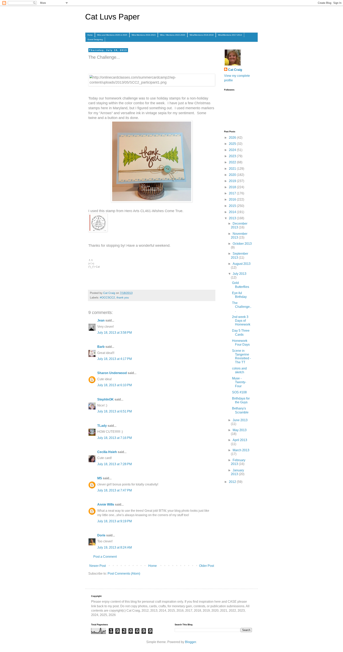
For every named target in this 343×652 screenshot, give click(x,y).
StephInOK (105, 399)
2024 (233, 150)
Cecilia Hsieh (107, 452)
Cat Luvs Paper (112, 16)
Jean (101, 320)
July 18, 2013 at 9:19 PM (114, 521)
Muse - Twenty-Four (239, 382)
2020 (233, 174)
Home (90, 35)
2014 (233, 212)
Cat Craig (235, 69)
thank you (123, 297)
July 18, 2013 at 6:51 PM (114, 411)
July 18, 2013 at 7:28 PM (114, 464)
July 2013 (239, 273)
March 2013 (241, 450)
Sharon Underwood (112, 373)
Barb (101, 346)
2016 (233, 199)
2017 (233, 193)
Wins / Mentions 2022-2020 (172, 35)
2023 (233, 156)
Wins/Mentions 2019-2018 (202, 35)
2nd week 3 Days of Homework (241, 320)
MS (99, 478)
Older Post (206, 565)
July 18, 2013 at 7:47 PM (114, 490)
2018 (233, 187)
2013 (233, 218)
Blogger (190, 642)
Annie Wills (105, 504)
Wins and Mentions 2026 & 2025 (112, 35)
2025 (233, 143)
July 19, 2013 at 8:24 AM (114, 547)
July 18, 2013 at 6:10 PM (114, 385)
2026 (233, 137)
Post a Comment (105, 556)
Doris (101, 535)
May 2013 (240, 430)
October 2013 (242, 243)
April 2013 (240, 440)
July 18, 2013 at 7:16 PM (114, 438)
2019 (233, 181)
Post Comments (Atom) (124, 573)
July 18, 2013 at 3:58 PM (114, 332)
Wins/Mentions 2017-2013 (230, 35)
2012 (233, 481)
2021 (233, 168)
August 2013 (242, 263)
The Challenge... (241, 306)
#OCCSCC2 (107, 297)
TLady (102, 425)
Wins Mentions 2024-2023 (144, 35)
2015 (233, 206)
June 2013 (240, 420)
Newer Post (97, 565)
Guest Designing (95, 39)
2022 (233, 162)
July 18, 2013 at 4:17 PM (114, 359)
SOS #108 (239, 392)
